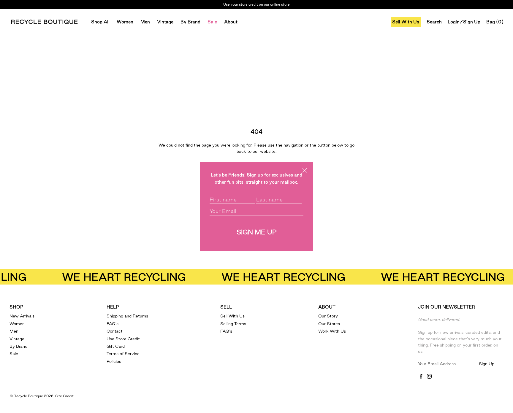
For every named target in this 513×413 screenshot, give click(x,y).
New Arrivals (22, 316)
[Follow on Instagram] (429, 376)
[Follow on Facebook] (421, 376)
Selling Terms (233, 323)
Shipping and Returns (127, 316)
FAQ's (112, 323)
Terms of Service (123, 353)
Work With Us (332, 331)
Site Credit (64, 396)
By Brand (190, 21)
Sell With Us (405, 21)
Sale (212, 21)
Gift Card (116, 346)
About (231, 21)
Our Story (328, 316)
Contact (115, 331)
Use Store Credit (123, 338)
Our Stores (329, 323)
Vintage (165, 21)
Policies (114, 361)
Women (125, 21)
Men (145, 21)
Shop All (100, 21)
